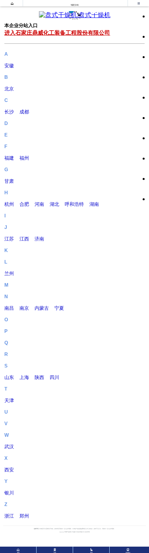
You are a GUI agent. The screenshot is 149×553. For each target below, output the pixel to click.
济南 (39, 239)
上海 (24, 377)
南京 (24, 308)
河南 (39, 204)
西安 (9, 470)
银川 (9, 493)
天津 (9, 400)
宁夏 (59, 308)
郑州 (24, 516)
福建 (9, 158)
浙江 (9, 516)
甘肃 (9, 181)
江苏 (9, 239)
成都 (24, 112)
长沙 (9, 112)
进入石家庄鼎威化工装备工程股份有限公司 (57, 32)
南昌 (9, 308)
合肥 (24, 204)
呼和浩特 (74, 204)
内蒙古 (42, 308)
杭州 (9, 204)
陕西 (39, 377)
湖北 (54, 204)
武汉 (9, 446)
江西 (24, 239)
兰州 (9, 273)
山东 (9, 377)
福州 (24, 158)
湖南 (94, 204)
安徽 (9, 65)
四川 (54, 377)
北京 (9, 89)
